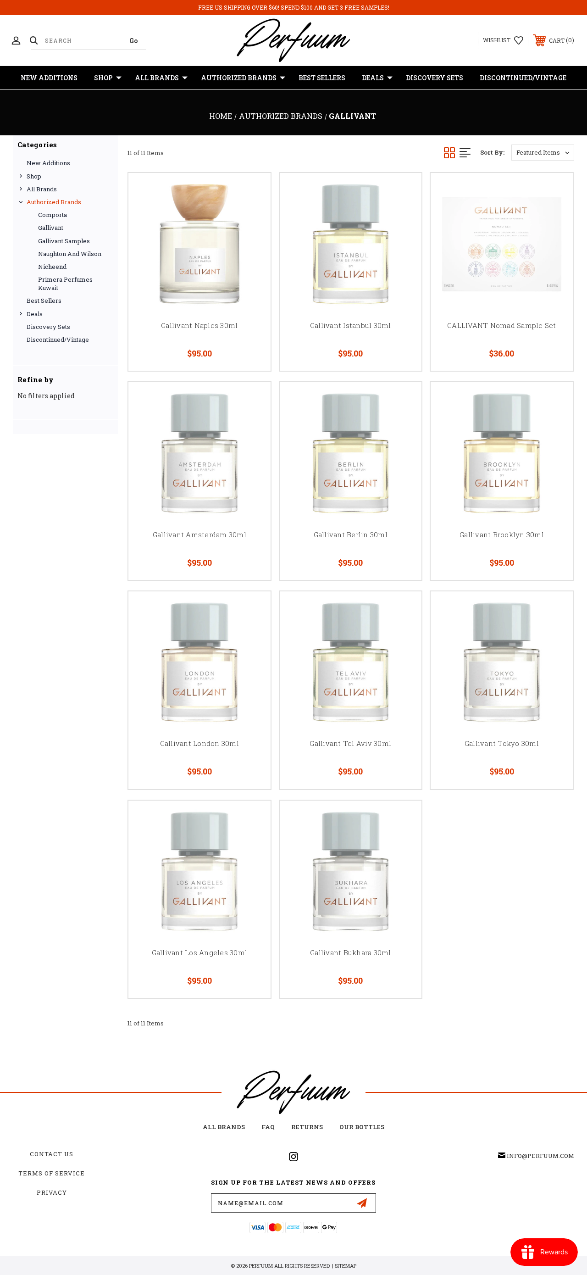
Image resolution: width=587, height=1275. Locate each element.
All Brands (157, 77)
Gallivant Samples (64, 241)
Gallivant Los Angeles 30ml (200, 952)
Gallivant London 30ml (199, 743)
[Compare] (252, 235)
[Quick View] (252, 191)
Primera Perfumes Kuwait (65, 283)
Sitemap (345, 1265)
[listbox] (542, 153)
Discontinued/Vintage (523, 77)
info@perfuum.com (540, 1156)
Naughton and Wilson (69, 254)
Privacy (52, 1192)
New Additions (49, 77)
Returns (307, 1127)
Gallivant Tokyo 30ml (502, 743)
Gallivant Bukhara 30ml (350, 952)
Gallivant (50, 227)
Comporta (52, 215)
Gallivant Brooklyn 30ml (502, 534)
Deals (373, 77)
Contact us (51, 1154)
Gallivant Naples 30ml (199, 325)
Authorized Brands (239, 77)
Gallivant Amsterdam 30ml (199, 534)
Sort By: (492, 152)
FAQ (268, 1127)
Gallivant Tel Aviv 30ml (350, 743)
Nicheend (52, 266)
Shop (103, 77)
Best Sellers (322, 77)
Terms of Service (51, 1173)
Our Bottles (361, 1127)
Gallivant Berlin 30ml (351, 534)
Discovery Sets (434, 77)
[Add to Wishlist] (252, 213)
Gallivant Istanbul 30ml (350, 325)
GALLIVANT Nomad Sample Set (501, 325)
